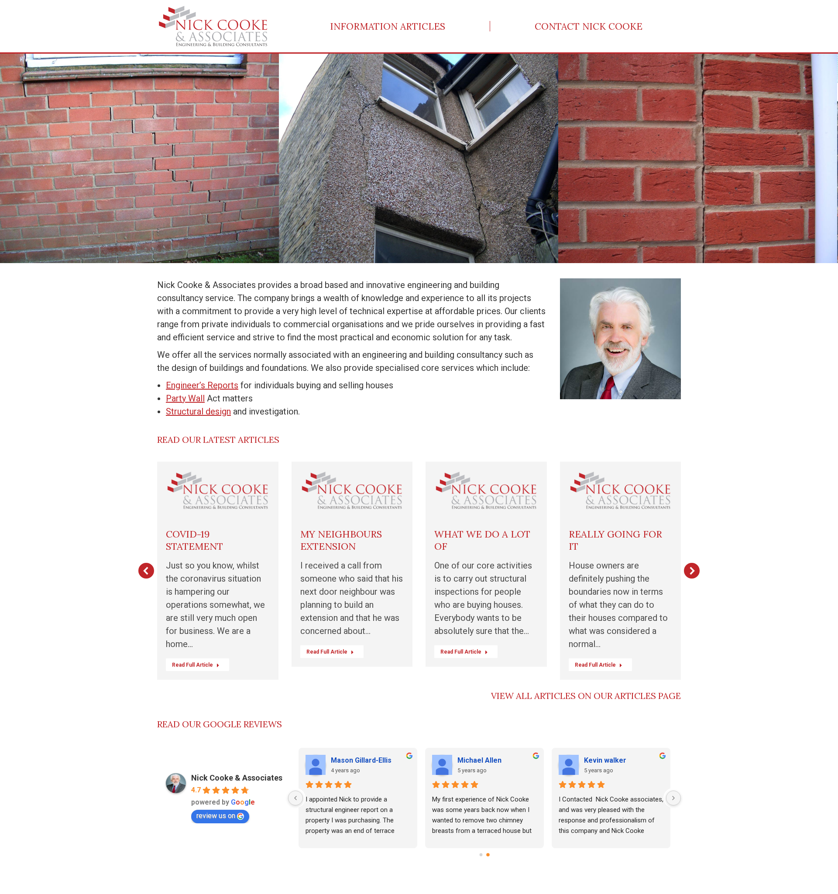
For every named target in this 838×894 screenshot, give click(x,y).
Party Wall (185, 398)
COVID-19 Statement (194, 540)
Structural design (198, 411)
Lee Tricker (350, 760)
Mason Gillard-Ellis (614, 760)
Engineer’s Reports (202, 385)
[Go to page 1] (488, 854)
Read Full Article (192, 665)
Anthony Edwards (485, 760)
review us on (215, 816)
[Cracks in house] (140, 158)
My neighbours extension (341, 540)
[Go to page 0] (481, 855)
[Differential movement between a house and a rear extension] (419, 158)
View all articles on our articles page (586, 695)
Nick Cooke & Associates (236, 777)
